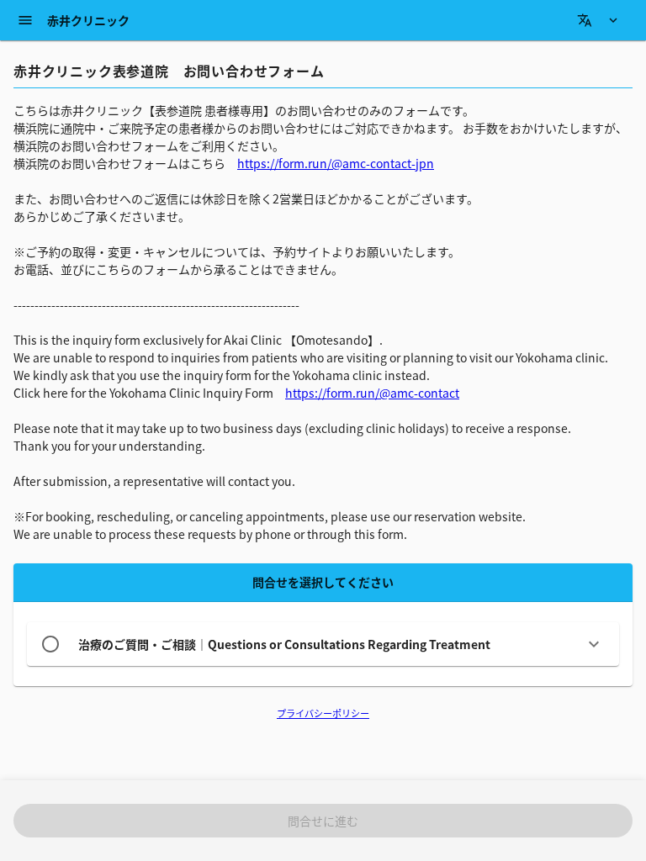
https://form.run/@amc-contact (372, 392)
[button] (323, 644)
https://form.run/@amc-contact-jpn (335, 163)
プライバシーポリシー (323, 713)
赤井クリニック (88, 20)
